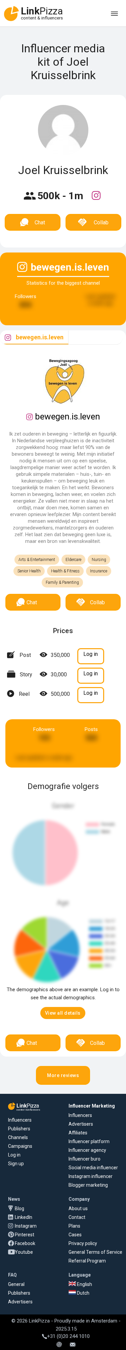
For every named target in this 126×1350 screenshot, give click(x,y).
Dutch (82, 1293)
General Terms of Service (95, 1252)
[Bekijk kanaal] (96, 200)
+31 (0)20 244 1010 (68, 1336)
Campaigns (20, 1146)
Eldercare (73, 559)
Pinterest (24, 1234)
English (84, 1284)
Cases (75, 1234)
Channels (18, 1137)
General (16, 1284)
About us (78, 1208)
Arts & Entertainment (36, 559)
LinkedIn (23, 1217)
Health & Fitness (65, 571)
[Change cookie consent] (59, 1345)
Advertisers (81, 1124)
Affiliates (78, 1132)
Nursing (99, 559)
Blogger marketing (88, 1185)
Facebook (25, 1243)
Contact (77, 1217)
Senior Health (29, 571)
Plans (74, 1226)
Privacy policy (83, 1243)
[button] (62, 1013)
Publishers (19, 1128)
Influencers (20, 1120)
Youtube (24, 1252)
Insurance (98, 571)
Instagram (26, 1226)
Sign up (16, 1163)
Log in (14, 1155)
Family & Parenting (62, 582)
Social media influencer (93, 1167)
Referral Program (87, 1260)
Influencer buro (84, 1159)
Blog (19, 1208)
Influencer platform (89, 1141)
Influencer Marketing (92, 1106)
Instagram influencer (91, 1176)
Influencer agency (87, 1150)
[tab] (34, 337)
